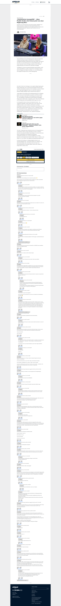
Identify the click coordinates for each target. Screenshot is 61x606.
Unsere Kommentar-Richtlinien (36, 597)
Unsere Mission (14, 593)
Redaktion (23, 120)
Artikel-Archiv (34, 590)
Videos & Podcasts (34, 591)
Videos (33, 2)
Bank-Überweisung (31, 161)
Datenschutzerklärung (35, 599)
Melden (19, 176)
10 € (18, 157)
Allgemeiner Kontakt (15, 596)
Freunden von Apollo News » (36, 605)
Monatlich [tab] (24, 152)
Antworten (19, 183)
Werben (37, 2)
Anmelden (33, 594)
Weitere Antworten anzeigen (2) (24, 241)
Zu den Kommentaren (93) (38, 149)
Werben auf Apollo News (16, 597)
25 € (24, 157)
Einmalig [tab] (19, 152)
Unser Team (14, 592)
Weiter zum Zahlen (30, 159)
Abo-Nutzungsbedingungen (36, 598)
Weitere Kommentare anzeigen (22, 580)
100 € (30, 157)
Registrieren (33, 595)
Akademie (13, 594)
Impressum (33, 600)
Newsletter (33, 592)
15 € (21, 157)
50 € (26, 157)
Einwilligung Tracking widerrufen (37, 601)
